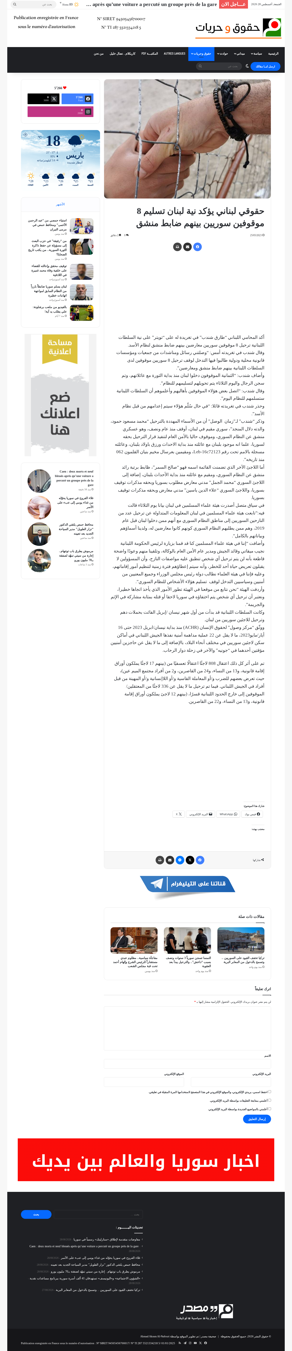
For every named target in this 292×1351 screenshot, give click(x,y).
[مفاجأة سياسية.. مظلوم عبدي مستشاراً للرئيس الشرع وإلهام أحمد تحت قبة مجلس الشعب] (134, 940)
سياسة (258, 53)
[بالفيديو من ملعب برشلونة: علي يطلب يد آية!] (81, 313)
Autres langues (174, 53)
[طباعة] (177, 247)
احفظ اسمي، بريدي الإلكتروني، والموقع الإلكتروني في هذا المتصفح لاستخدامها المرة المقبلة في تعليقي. (208, 1092)
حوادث (224, 53)
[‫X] (190, 860)
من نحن (99, 53)
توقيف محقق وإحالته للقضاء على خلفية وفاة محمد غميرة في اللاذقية (49, 270)
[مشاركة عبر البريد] (187, 247)
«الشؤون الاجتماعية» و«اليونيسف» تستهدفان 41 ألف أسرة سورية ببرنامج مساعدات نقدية (85, 1278)
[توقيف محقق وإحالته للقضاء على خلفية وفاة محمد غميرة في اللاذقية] (81, 272)
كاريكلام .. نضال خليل (123, 53)
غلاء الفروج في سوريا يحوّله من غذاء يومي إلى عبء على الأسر (75, 502)
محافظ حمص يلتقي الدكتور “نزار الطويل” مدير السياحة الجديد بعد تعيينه (76, 529)
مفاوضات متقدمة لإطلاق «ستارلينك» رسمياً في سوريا (107, 1239)
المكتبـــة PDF (150, 53)
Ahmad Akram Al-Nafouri (155, 1336)
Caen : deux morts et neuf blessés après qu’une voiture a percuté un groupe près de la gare (84, 1246)
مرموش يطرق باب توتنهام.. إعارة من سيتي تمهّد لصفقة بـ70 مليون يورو (76, 556)
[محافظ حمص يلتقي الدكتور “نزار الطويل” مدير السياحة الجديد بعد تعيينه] (39, 534)
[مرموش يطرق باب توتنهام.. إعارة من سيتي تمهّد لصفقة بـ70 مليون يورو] (39, 560)
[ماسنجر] (180, 860)
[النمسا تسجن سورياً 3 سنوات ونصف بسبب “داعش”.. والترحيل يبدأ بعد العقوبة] (187, 940)
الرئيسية (273, 53)
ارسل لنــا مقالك (265, 66)
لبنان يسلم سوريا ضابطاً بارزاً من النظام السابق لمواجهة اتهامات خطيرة (49, 291)
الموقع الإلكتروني (174, 1073)
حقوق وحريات (202, 53)
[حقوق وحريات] (238, 28)
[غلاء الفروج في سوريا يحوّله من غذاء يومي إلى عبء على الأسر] (39, 507)
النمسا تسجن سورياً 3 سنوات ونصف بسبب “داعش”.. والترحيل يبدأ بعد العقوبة (188, 962)
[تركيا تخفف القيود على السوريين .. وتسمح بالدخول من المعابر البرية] (240, 940)
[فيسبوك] (197, 247)
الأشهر (60, 204)
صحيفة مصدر (208, 1336)
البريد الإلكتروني (261, 1073)
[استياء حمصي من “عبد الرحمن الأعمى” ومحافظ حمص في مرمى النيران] (81, 226)
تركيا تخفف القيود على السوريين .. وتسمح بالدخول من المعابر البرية (98, 1290)
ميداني (241, 53)
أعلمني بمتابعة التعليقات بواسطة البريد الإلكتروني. (239, 1100)
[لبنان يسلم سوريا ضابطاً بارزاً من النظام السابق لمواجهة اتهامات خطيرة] (81, 292)
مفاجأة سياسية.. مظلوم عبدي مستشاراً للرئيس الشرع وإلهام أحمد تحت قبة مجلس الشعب (135, 962)
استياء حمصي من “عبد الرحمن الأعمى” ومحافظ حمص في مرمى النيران (47, 225)
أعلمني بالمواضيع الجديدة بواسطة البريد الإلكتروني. (238, 1109)
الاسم (267, 1055)
